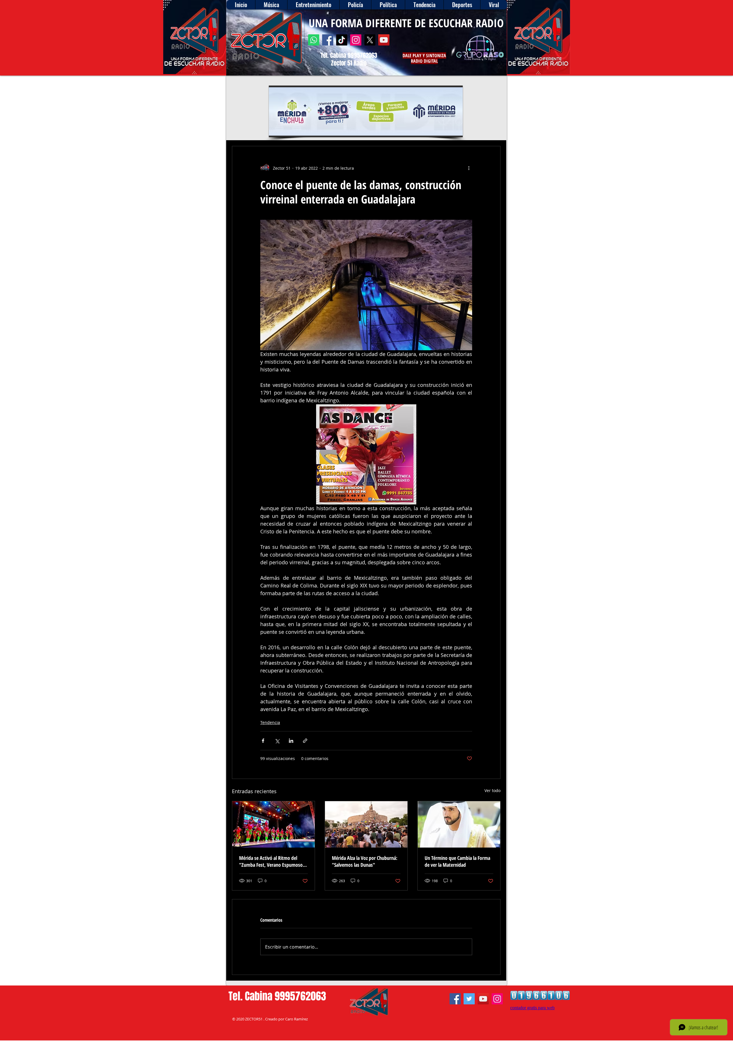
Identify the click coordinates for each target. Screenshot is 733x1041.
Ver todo (492, 790)
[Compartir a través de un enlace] (305, 740)
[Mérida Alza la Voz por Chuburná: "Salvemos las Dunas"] (366, 824)
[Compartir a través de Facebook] (263, 740)
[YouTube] (383, 39)
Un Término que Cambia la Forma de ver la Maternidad (457, 861)
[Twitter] (469, 998)
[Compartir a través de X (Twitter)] (277, 740)
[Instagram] (355, 39)
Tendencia (270, 722)
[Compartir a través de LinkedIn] (291, 740)
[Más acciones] (468, 168)
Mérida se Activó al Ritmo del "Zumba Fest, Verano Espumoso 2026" (271, 861)
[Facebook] (327, 39)
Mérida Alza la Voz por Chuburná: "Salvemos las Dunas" (364, 861)
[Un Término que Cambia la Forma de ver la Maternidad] (459, 824)
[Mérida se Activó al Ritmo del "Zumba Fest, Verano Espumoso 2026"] (273, 824)
